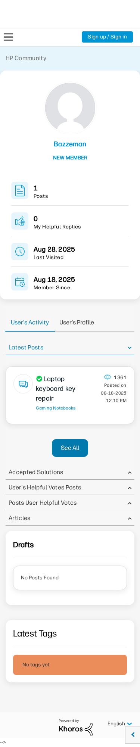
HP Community (26, 58)
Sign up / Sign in (107, 37)
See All (70, 447)
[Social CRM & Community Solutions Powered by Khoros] (76, 727)
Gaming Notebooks (56, 408)
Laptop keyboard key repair (55, 388)
